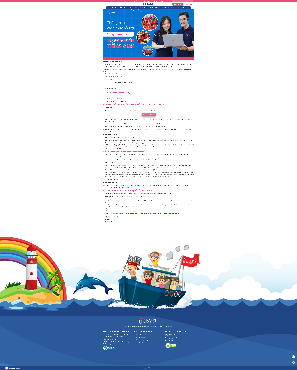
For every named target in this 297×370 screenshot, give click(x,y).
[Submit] (192, 1)
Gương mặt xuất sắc (154, 7)
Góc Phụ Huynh (167, 7)
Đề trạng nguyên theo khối (113, 76)
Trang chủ (114, 7)
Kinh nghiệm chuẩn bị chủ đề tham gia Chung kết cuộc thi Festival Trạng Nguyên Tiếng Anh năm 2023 (146, 213)
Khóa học (142, 7)
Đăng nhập (178, 4)
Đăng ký (189, 4)
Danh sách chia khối (111, 74)
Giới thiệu (122, 7)
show (115, 88)
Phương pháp (133, 7)
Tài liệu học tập (180, 7)
